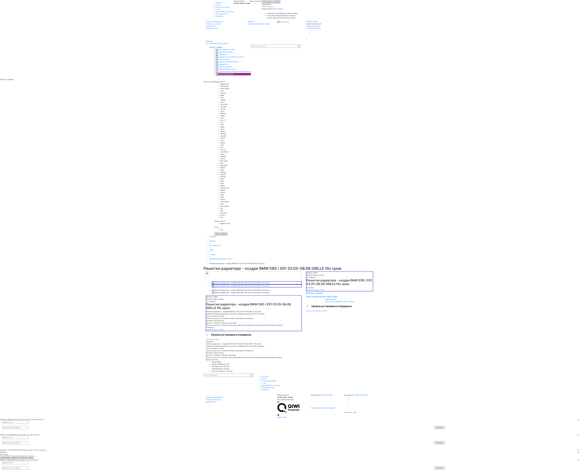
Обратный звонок (312, 26)
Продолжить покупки (9, 457)
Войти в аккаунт (268, 6)
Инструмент (227, 67)
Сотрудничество (222, 14)
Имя (438, 422)
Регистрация (278, 9)
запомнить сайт (212, 28)
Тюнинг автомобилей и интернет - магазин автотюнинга (214, 24)
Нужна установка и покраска (231, 334)
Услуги (218, 5)
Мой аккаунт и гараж (271, 1)
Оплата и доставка (223, 7)
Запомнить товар (212, 339)
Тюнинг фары (227, 52)
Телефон (439, 424)
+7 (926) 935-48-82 (313, 28)
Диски (225, 54)
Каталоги (219, 2)
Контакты (219, 16)
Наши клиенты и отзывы (225, 12)
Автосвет (226, 59)
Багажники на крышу (230, 62)
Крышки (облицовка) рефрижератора (236, 71)
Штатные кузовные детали (232, 57)
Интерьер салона (229, 69)
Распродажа (228, 74)
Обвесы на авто (228, 49)
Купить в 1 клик (217, 330)
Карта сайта (282, 417)
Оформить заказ (26, 457)
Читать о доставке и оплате (316, 311)
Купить (209, 330)
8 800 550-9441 (312, 21)
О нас (218, 9)
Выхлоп (225, 64)
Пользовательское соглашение (323, 408)
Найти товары (220, 234)
